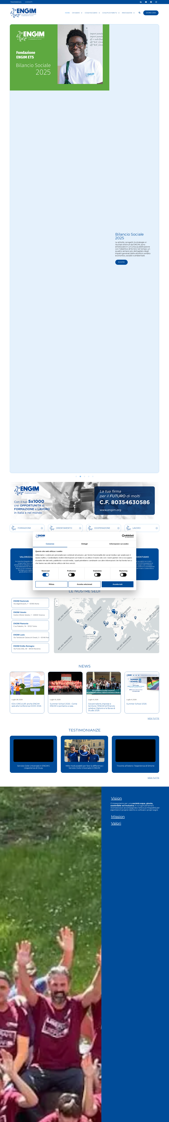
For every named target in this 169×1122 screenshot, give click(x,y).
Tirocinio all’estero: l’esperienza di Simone (84, 766)
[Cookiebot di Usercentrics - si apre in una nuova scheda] (124, 536)
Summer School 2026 (98, 704)
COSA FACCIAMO (91, 13)
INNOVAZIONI (127, 13)
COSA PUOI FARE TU (109, 13)
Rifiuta (51, 584)
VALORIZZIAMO (28, 557)
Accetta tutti (117, 584)
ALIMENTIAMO (141, 557)
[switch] (71, 575)
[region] (30, 625)
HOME (67, 13)
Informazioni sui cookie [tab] (118, 544)
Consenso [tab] (50, 544)
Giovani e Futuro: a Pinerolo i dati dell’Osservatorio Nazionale (141, 705)
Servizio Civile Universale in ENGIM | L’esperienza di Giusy (135, 767)
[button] (76, 476)
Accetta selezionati (84, 584)
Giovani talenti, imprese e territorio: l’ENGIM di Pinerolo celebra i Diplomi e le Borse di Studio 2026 (63, 707)
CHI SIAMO (76, 13)
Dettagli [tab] (84, 544)
